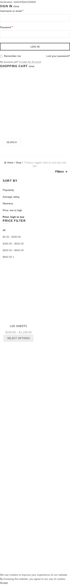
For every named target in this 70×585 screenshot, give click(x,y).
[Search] (4, 125)
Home (12, 97)
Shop (44, 97)
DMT (5, 475)
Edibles (7, 455)
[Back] (7, 150)
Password (6, 27)
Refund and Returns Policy (18, 560)
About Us (28, 97)
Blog (57, 97)
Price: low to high (12, 210)
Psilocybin (8, 468)
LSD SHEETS (18, 326)
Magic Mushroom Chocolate (19, 448)
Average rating (11, 196)
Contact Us (34, 114)
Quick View (32, 275)
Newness (8, 203)
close (16, 6)
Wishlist (7, 540)
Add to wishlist (32, 262)
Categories (33, 150)
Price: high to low (13, 216)
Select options (18, 338)
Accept (4, 582)
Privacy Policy (10, 553)
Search (11, 142)
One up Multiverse (13, 461)
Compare (32, 269)
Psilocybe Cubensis (23, 567)
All (4, 230)
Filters (59, 171)
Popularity (8, 190)
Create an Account (30, 61)
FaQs (6, 533)
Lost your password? (58, 56)
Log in (35, 46)
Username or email (12, 10)
